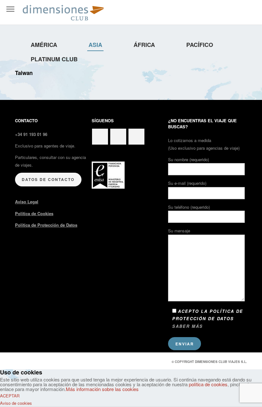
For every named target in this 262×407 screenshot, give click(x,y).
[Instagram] (136, 137)
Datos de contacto (48, 179)
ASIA (95, 45)
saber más (187, 326)
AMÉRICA (44, 45)
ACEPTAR (9, 396)
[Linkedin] (118, 137)
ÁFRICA (144, 45)
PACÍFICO (199, 45)
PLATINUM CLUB (54, 59)
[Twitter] (100, 137)
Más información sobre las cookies (102, 389)
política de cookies (208, 384)
